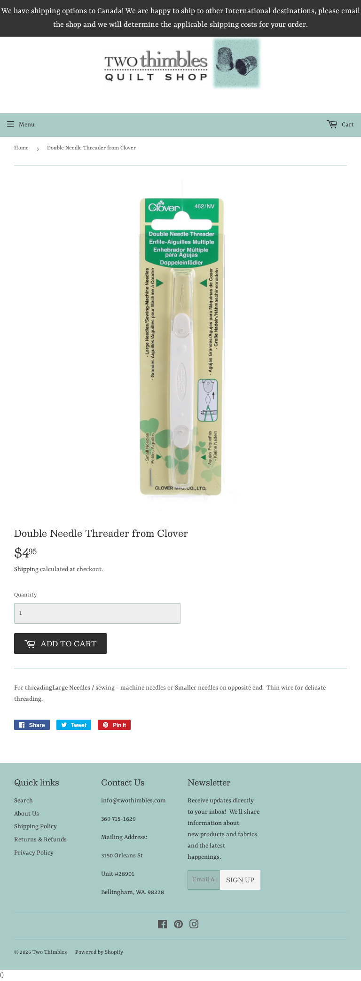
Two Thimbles (49, 953)
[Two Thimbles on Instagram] (194, 926)
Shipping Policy (35, 826)
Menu (27, 124)
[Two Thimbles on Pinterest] (178, 926)
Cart (347, 124)
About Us (26, 813)
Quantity (25, 595)
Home (21, 148)
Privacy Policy (34, 852)
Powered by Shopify (99, 953)
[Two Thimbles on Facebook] (162, 926)
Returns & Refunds (40, 839)
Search (23, 800)
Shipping (26, 569)
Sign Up (240, 880)
